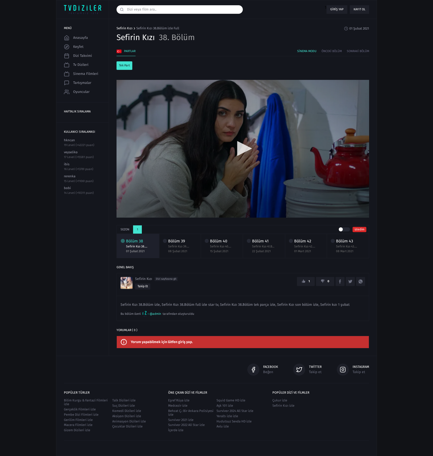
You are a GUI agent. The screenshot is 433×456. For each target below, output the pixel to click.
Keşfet (78, 47)
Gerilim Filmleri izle (78, 420)
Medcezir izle (177, 405)
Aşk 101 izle (224, 405)
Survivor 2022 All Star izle (186, 425)
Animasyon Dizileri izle (129, 421)
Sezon (125, 229)
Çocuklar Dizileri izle (127, 426)
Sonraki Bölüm (358, 51)
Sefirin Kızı (125, 28)
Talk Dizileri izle (124, 400)
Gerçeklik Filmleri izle (80, 409)
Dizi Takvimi (82, 56)
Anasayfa (80, 38)
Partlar (130, 51)
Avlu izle (222, 426)
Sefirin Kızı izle (283, 405)
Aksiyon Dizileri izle (126, 416)
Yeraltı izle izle (227, 416)
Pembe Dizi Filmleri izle (81, 414)
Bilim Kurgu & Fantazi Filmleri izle (86, 402)
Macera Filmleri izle (78, 425)
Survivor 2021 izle (180, 420)
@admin (155, 314)
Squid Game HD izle (230, 400)
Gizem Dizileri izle (77, 430)
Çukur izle (279, 400)
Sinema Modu (306, 51)
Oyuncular (81, 92)
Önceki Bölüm (331, 51)
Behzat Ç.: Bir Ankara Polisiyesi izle (190, 412)
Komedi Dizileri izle (126, 411)
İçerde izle (175, 430)
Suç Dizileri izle (123, 405)
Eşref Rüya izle (178, 400)
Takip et (143, 286)
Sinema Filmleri (85, 74)
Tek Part (124, 65)
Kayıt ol (359, 9)
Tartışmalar (82, 83)
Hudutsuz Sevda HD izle (234, 421)
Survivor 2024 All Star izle (234, 411)
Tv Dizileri (80, 65)
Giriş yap (337, 9)
